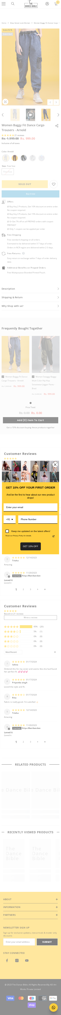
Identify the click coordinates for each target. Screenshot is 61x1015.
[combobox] (10, 519)
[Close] (55, 465)
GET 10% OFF (30, 546)
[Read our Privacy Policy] (53, 536)
